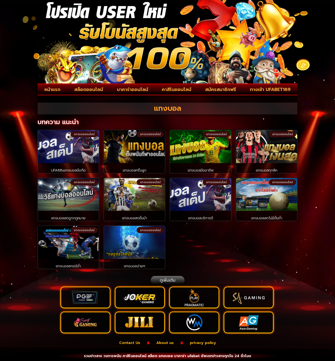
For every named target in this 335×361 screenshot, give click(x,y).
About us (165, 343)
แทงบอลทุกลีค (266, 170)
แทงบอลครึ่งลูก (134, 170)
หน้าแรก (52, 89)
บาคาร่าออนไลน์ (132, 89)
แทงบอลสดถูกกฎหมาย (68, 218)
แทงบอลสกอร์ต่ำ (68, 266)
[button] (168, 280)
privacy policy (203, 343)
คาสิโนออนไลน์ (176, 89)
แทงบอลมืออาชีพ (201, 170)
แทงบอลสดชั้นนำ (134, 218)
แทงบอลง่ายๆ (134, 266)
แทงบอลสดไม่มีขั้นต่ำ (266, 218)
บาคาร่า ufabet (187, 356)
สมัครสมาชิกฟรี (220, 89)
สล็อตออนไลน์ (88, 89)
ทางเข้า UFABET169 (270, 89)
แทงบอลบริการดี (200, 218)
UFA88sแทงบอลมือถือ (68, 170)
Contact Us (129, 343)
